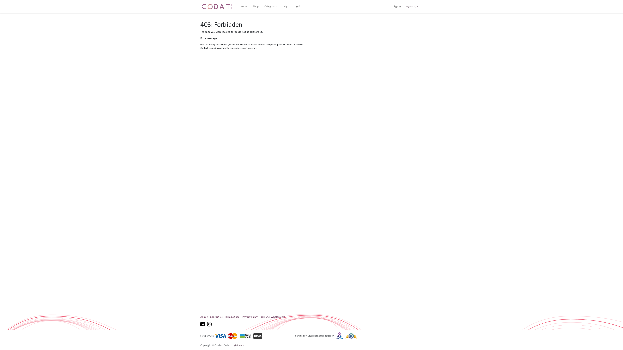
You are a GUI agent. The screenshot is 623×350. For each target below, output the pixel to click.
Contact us (216, 317)
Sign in (397, 7)
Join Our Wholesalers (273, 317)
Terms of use (232, 317)
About (204, 317)
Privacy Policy (250, 317)
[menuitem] (244, 6)
